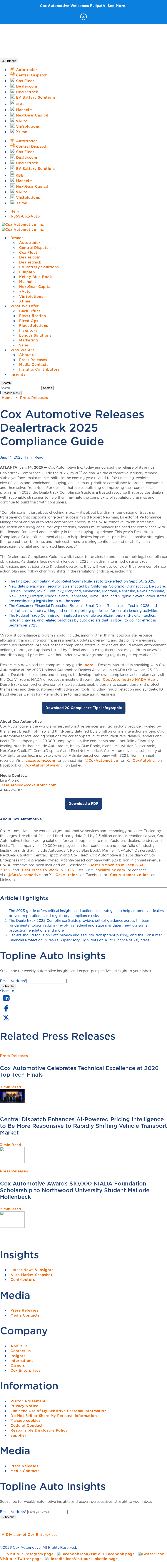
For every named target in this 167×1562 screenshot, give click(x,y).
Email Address (13, 980)
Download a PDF (83, 803)
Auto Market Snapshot (31, 1274)
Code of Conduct (26, 1425)
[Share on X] (6, 1020)
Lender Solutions (35, 335)
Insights (17, 374)
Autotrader (29, 242)
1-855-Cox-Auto (25, 216)
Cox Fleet (28, 252)
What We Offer (24, 306)
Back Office (30, 311)
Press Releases (33, 359)
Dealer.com (29, 257)
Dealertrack (30, 262)
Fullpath (27, 272)
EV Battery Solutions (39, 267)
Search (47, 388)
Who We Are (22, 350)
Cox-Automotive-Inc (43, 765)
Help (14, 211)
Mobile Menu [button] (12, 393)
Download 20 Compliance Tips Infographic (83, 707)
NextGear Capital (35, 286)
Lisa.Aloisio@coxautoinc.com (29, 785)
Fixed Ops (28, 320)
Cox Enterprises (25, 1370)
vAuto (25, 291)
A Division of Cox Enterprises (30, 1534)
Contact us (20, 1350)
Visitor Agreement (28, 1401)
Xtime (24, 301)
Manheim (27, 281)
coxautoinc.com (40, 760)
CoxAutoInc (144, 760)
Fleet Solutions (33, 325)
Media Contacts (33, 364)
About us (27, 354)
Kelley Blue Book (35, 276)
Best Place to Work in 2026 (48, 870)
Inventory (28, 330)
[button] (6, 383)
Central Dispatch (35, 247)
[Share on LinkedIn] (6, 1001)
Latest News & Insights (31, 1269)
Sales (24, 345)
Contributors (22, 1279)
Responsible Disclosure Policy (39, 1430)
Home (7, 397)
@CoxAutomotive (101, 760)
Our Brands (9, 60)
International (22, 1360)
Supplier (18, 1435)
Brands (16, 237)
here (89, 664)
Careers (17, 1365)
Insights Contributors (39, 369)
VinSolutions (31, 296)
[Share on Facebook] (6, 1011)
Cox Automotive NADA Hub (129, 679)
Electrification (32, 315)
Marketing (28, 340)
